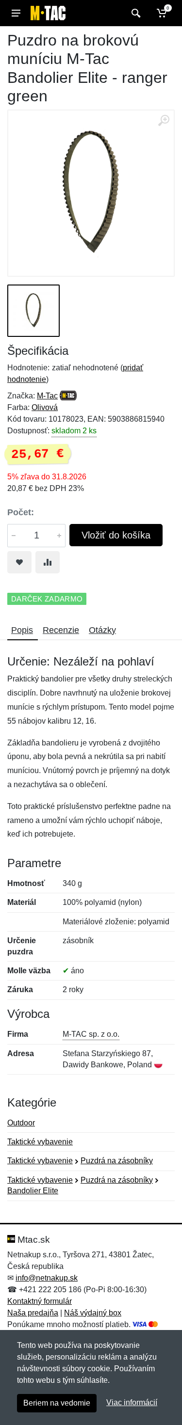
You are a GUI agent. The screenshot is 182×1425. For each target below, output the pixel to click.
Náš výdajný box (92, 1313)
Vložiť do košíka (116, 535)
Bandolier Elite (32, 1191)
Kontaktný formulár (39, 1301)
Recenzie (61, 630)
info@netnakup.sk (47, 1278)
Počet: (20, 512)
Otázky (102, 630)
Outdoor (21, 1123)
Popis (22, 630)
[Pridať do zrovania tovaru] (47, 562)
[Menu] (16, 13)
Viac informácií (131, 1402)
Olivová (45, 407)
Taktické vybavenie (40, 1142)
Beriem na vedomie (56, 1403)
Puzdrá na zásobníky (117, 1160)
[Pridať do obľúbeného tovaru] (19, 562)
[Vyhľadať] (135, 13)
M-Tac (47, 396)
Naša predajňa (32, 1313)
